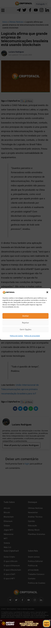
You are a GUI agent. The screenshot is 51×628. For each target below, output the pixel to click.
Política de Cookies (16, 336)
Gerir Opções (25, 329)
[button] (47, 292)
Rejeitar (25, 322)
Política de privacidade (32, 336)
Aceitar (25, 316)
